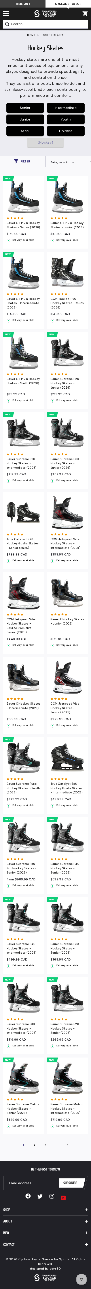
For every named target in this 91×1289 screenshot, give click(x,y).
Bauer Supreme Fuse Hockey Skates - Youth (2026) (23, 788)
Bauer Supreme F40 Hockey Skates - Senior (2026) (65, 868)
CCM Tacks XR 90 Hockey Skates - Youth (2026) (67, 303)
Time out (22, 4)
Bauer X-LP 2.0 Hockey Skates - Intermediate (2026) (23, 303)
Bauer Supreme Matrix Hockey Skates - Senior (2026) (23, 1108)
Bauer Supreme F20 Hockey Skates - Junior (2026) (65, 383)
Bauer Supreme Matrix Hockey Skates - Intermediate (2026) (67, 1108)
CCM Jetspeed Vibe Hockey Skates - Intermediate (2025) (66, 543)
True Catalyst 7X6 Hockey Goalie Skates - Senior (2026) (23, 543)
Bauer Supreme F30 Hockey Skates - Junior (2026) (65, 463)
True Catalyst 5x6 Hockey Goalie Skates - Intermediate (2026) (67, 788)
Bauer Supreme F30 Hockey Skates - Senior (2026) (65, 948)
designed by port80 (45, 1269)
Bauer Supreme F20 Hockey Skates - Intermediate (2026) (22, 463)
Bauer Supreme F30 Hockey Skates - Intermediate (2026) (22, 1028)
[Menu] (6, 13)
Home (31, 35)
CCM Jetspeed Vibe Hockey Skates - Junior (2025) (65, 708)
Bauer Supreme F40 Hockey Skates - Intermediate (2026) (22, 948)
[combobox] (45, 24)
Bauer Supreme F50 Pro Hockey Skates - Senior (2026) (22, 868)
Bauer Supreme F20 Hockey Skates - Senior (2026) (65, 1028)
